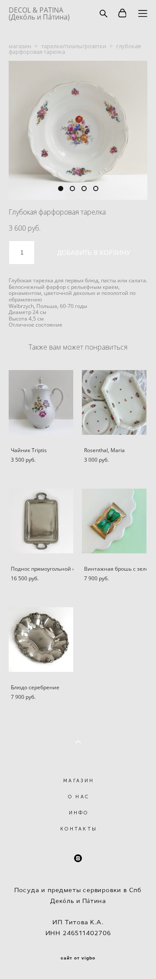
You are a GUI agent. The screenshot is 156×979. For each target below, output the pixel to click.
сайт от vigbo (78, 958)
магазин (20, 46)
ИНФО (79, 813)
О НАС (79, 797)
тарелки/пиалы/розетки (73, 46)
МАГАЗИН (78, 781)
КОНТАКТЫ (78, 829)
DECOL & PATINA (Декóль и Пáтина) (39, 13)
